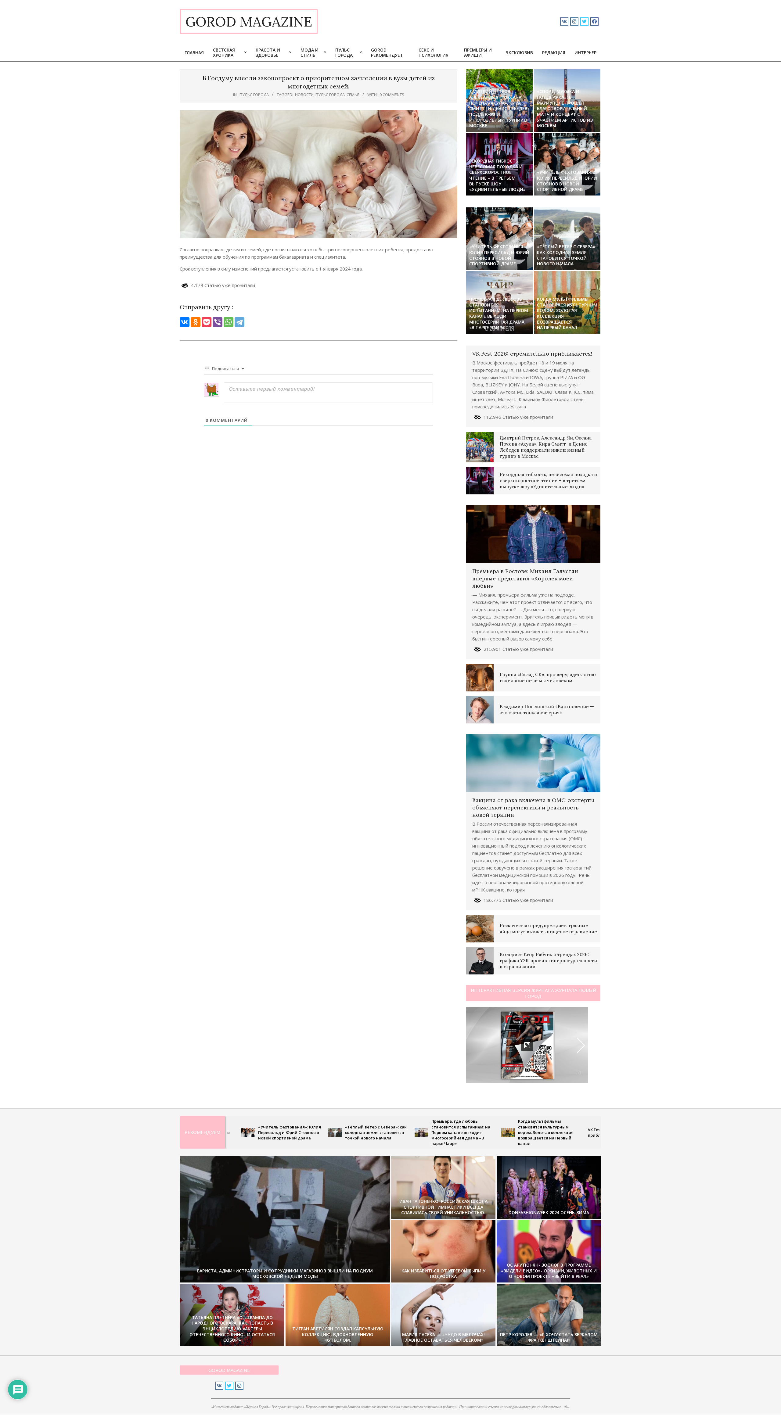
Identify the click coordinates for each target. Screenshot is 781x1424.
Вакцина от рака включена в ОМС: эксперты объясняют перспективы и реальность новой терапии (533, 807)
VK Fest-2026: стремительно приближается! (532, 353)
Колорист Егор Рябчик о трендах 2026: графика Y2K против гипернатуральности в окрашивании (548, 961)
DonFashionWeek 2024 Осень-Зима (549, 1212)
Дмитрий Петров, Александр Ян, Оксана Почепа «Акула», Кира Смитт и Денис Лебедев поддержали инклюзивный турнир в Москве (498, 108)
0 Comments (392, 94)
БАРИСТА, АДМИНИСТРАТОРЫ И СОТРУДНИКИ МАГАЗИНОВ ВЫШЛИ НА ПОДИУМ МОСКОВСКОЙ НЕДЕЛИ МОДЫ (285, 1273)
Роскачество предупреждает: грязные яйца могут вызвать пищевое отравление (548, 928)
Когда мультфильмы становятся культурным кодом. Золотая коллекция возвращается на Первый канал (567, 313)
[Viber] (217, 322)
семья (353, 94)
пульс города (254, 94)
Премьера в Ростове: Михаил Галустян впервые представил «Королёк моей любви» (525, 578)
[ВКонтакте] (184, 322)
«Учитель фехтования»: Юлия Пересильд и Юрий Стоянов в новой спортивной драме (567, 180)
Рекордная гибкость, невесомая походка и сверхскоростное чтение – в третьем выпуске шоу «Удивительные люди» (497, 175)
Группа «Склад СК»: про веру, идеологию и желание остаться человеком (548, 677)
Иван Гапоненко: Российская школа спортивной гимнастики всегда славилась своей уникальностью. (443, 1206)
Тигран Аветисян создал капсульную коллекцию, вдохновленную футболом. (337, 1334)
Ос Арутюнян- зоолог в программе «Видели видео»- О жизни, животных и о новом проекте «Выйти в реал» (549, 1270)
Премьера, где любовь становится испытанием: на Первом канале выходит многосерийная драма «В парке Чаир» (498, 313)
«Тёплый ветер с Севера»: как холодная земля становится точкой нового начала (566, 255)
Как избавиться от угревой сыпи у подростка (443, 1273)
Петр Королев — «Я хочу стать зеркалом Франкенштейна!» (549, 1337)
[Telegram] (239, 322)
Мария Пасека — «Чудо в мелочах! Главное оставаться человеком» (443, 1337)
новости (304, 94)
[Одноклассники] (195, 322)
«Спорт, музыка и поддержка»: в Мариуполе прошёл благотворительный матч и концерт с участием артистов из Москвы (565, 108)
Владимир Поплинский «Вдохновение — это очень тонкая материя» (547, 710)
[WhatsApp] (228, 322)
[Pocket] (206, 322)
